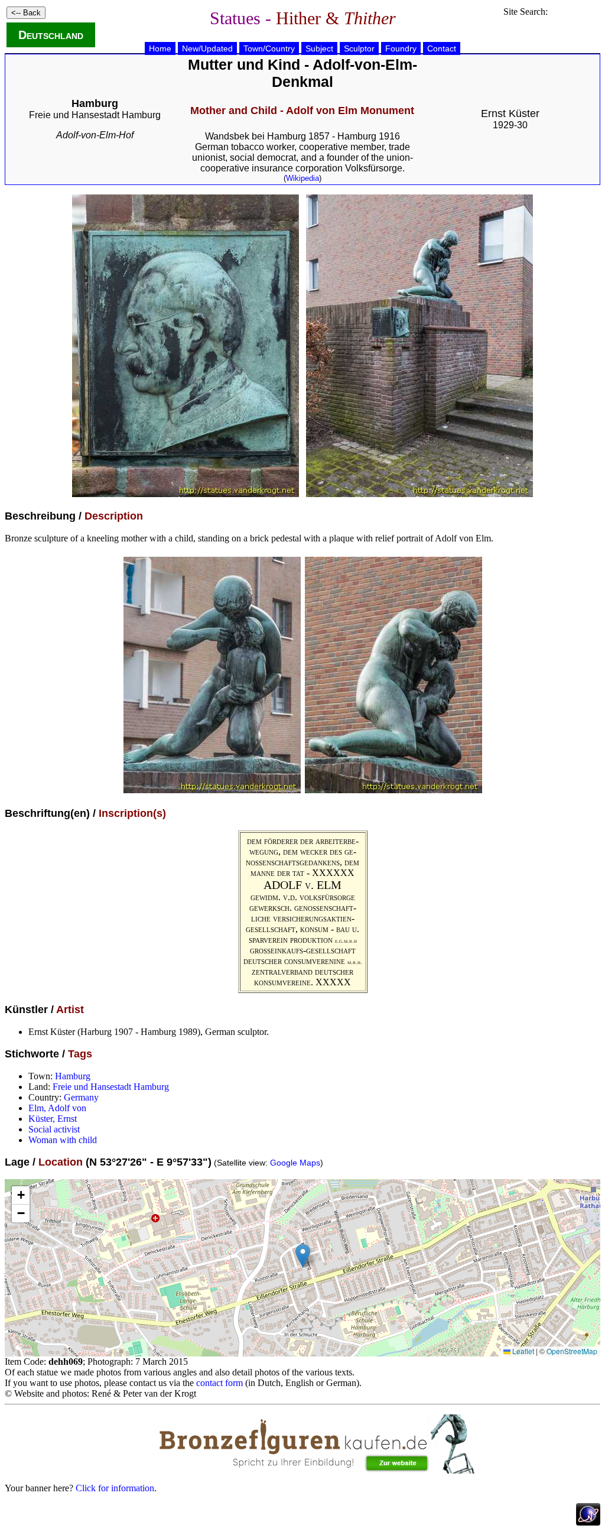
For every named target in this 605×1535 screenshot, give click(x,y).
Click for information (115, 1488)
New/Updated (207, 48)
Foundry (401, 48)
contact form (219, 1383)
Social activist (54, 1129)
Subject (319, 48)
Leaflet (522, 1351)
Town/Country (269, 48)
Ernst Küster (510, 113)
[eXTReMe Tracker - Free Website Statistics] (588, 1522)
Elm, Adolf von (57, 1108)
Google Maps (295, 1162)
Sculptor (359, 48)
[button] (302, 1256)
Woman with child (62, 1140)
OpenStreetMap (572, 1351)
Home (160, 48)
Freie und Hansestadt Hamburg (95, 115)
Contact (441, 48)
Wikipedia (302, 178)
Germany (81, 1097)
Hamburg (72, 1076)
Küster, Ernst (52, 1119)
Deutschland (50, 34)
